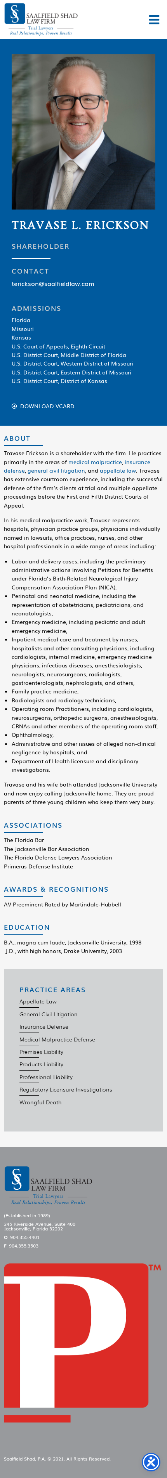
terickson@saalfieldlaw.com (53, 283)
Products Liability (41, 1064)
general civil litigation (56, 470)
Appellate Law (38, 1001)
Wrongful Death (40, 1102)
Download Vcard (47, 406)
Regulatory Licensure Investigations (65, 1089)
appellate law (118, 470)
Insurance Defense (43, 1026)
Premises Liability (41, 1051)
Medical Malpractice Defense (57, 1039)
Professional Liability (46, 1077)
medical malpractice (95, 462)
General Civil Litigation (48, 1014)
